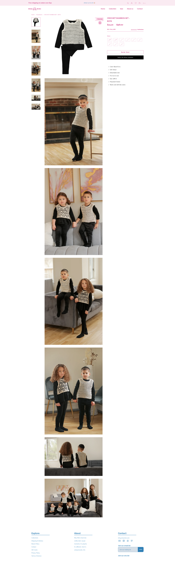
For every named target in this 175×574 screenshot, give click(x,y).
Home (103, 9)
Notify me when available (125, 57)
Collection (112, 9)
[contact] (119, 541)
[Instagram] (123, 541)
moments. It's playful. (80, 544)
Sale (121, 9)
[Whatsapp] (128, 541)
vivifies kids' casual (79, 541)
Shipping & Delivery (37, 541)
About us (130, 9)
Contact (140, 9)
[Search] (128, 3)
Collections (34, 538)
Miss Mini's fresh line (80, 538)
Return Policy (35, 544)
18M (110, 40)
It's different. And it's (80, 547)
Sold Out (125, 52)
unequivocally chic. (80, 550)
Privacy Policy (35, 553)
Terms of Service (36, 556)
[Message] (131, 541)
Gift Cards (34, 550)
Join (140, 549)
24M (116, 40)
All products (39, 14)
